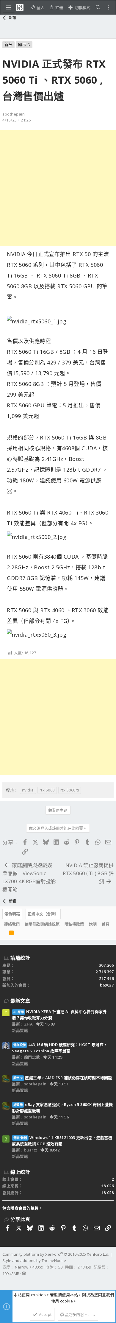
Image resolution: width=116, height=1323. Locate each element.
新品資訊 (20, 1030)
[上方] (4, 933)
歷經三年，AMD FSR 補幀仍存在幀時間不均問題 (62, 1077)
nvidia (28, 790)
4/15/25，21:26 (16, 120)
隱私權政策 (74, 924)
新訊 (8, 44)
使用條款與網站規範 (42, 924)
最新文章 (20, 1001)
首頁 (105, 924)
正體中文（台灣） (43, 914)
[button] (9, 7)
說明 (93, 924)
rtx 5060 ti (69, 790)
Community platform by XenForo (55, 1254)
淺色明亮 (12, 914)
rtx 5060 (47, 790)
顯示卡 (24, 44)
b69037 (107, 985)
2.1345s (84, 1267)
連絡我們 (12, 924)
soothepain (13, 114)
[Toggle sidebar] (108, 7)
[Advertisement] (58, 188)
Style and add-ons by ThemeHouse (34, 1260)
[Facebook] (5, 1281)
